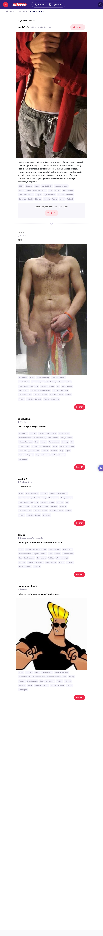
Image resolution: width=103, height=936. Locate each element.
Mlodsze (69, 195)
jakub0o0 (23, 27)
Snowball (46, 446)
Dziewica (22, 199)
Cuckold (29, 186)
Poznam (57, 190)
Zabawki (61, 195)
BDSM (21, 186)
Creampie (55, 399)
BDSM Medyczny (43, 377)
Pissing (43, 386)
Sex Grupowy (67, 386)
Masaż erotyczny (61, 186)
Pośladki (70, 199)
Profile (41, 4)
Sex (20, 195)
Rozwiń (79, 407)
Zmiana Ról (23, 377)
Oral (50, 190)
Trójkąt (38, 195)
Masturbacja (52, 382)
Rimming (65, 442)
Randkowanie (68, 190)
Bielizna (38, 199)
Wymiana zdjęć (49, 195)
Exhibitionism (43, 433)
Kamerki (38, 399)
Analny (62, 199)
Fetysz (54, 199)
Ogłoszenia (57, 4)
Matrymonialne (25, 190)
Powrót (11, 11)
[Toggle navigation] (5, 4)
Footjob (68, 395)
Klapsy (37, 186)
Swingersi (63, 446)
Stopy (55, 446)
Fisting (46, 399)
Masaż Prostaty (40, 438)
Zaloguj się (51, 213)
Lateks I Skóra (47, 186)
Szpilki (30, 199)
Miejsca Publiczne (39, 190)
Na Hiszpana (28, 195)
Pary (30, 395)
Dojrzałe (47, 199)
